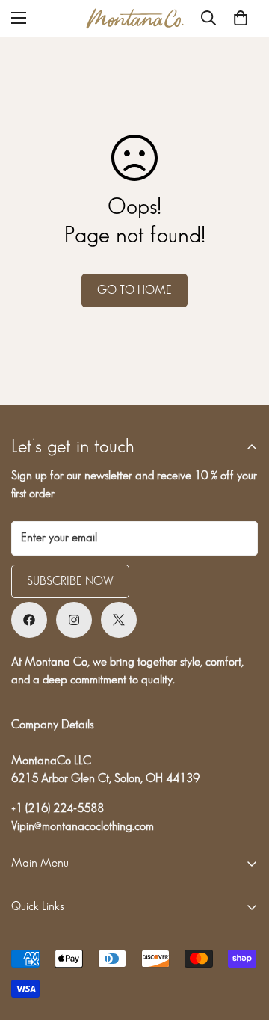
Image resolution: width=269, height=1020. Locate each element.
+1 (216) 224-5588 (57, 808)
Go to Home (134, 290)
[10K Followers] (29, 620)
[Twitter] (119, 620)
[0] (240, 18)
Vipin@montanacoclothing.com (82, 826)
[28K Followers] (74, 620)
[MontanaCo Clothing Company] (135, 18)
